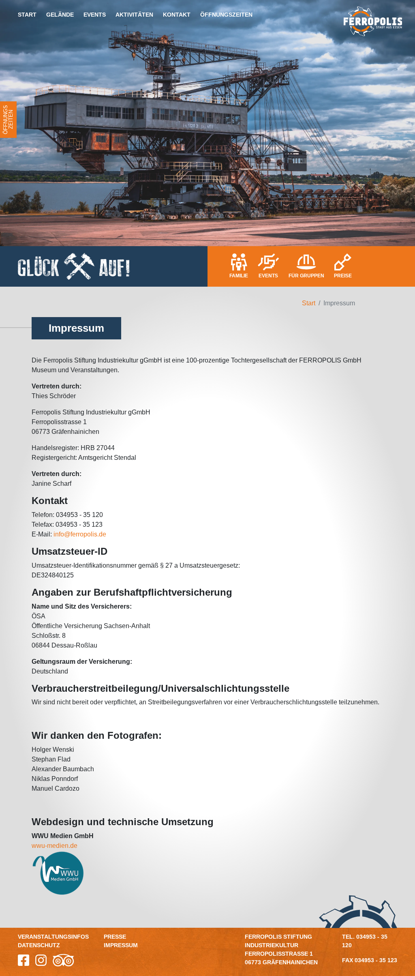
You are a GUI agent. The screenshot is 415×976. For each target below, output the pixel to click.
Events (94, 14)
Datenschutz (39, 945)
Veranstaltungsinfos (53, 936)
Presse (115, 936)
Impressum (121, 945)
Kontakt (176, 14)
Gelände (60, 14)
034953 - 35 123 (376, 960)
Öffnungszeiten (226, 14)
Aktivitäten (134, 14)
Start (27, 14)
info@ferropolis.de (79, 534)
